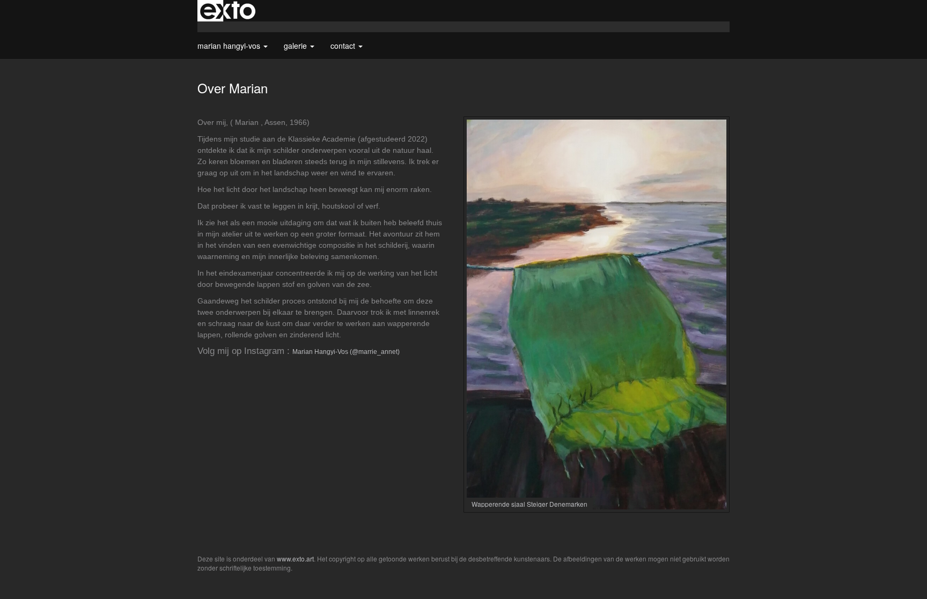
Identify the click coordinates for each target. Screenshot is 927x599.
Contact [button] (343, 45)
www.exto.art (295, 558)
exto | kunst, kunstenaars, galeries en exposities (227, 10)
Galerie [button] (296, 45)
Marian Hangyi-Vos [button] (229, 45)
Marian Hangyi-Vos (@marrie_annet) (346, 352)
